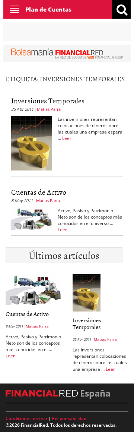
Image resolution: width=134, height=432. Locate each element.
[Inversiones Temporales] (31, 142)
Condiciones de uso (26, 418)
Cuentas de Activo (38, 191)
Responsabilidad (69, 418)
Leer (66, 138)
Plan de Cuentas (48, 9)
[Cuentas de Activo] (31, 218)
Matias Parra (49, 109)
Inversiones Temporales (47, 100)
